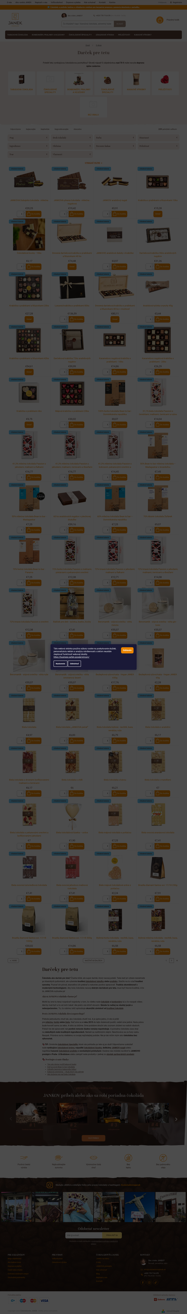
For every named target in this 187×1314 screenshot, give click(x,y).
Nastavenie (60, 664)
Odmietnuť (74, 664)
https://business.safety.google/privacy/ (71, 657)
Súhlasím (127, 650)
